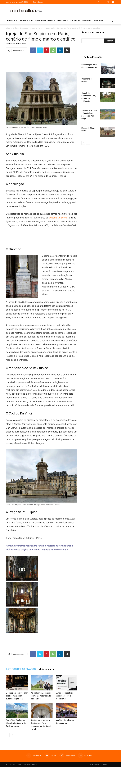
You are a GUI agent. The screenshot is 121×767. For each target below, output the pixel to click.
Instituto (98, 20)
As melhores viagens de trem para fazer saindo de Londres (41, 696)
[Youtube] (113, 2)
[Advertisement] (80, 10)
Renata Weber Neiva (17, 44)
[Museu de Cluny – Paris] (107, 132)
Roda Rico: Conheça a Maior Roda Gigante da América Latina (16, 723)
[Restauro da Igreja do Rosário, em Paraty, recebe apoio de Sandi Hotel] (41, 710)
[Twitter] (40, 50)
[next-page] (12, 735)
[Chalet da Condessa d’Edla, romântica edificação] (107, 97)
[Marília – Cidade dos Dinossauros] (66, 710)
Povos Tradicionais (44, 20)
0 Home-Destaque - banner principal (28, 28)
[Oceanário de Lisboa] (107, 83)
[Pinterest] (46, 50)
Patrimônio (25, 20)
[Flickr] (103, 2)
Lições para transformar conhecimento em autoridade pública (17, 696)
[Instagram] (108, 2)
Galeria (74, 20)
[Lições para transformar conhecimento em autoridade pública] (17, 682)
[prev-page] (8, 735)
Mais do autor (46, 669)
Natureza (61, 20)
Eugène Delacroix (58, 217)
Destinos (11, 20)
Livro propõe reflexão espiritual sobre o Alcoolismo (65, 696)
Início (8, 28)
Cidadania (86, 20)
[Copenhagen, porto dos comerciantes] (108, 68)
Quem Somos (38, 2)
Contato (105, 764)
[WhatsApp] (53, 50)
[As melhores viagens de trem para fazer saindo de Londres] (41, 682)
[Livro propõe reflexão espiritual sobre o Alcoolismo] (66, 682)
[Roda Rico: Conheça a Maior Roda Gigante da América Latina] (17, 710)
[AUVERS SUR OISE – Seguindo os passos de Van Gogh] (107, 114)
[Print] (67, 50)
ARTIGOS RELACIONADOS (21, 669)
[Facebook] (98, 2)
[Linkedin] (60, 50)
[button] (111, 20)
